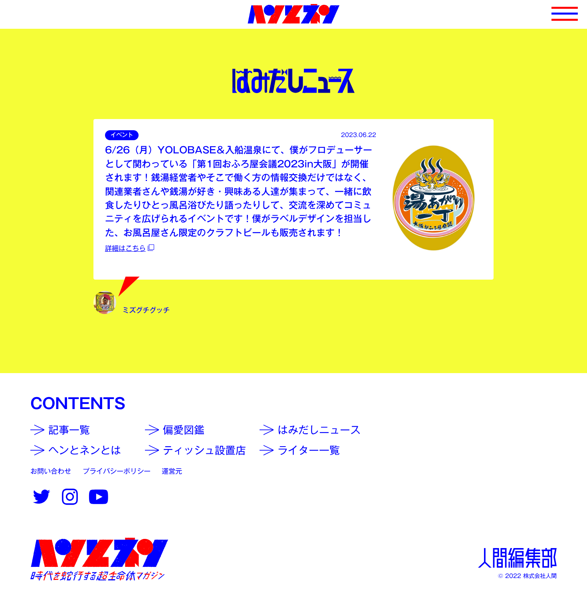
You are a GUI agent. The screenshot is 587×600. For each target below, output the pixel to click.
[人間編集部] (517, 558)
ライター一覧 (309, 450)
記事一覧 (69, 430)
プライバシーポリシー (117, 471)
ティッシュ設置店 (204, 450)
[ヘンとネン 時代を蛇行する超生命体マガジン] (99, 559)
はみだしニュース (319, 430)
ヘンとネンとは (84, 450)
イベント (122, 135)
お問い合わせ (50, 471)
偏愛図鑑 (183, 430)
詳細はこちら (125, 248)
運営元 (172, 471)
